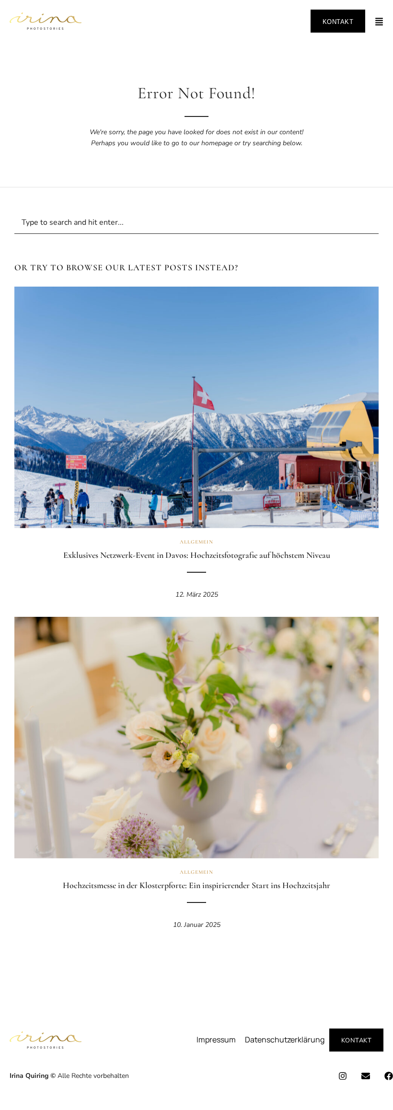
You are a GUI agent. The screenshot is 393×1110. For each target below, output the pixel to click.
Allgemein (196, 542)
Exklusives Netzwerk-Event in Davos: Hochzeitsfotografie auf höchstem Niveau (196, 555)
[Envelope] (365, 1076)
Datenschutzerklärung (284, 1039)
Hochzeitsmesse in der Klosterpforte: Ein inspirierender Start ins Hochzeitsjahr (196, 885)
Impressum (216, 1039)
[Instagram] (342, 1076)
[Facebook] (388, 1076)
